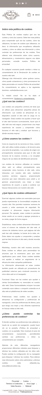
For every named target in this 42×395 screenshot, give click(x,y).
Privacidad (15, 381)
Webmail (28, 386)
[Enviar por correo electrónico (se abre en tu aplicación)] (25, 3)
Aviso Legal (31, 384)
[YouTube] (22, 3)
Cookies (26, 381)
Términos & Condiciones (14, 384)
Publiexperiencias (26, 392)
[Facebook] (16, 3)
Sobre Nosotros (16, 386)
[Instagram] (19, 3)
